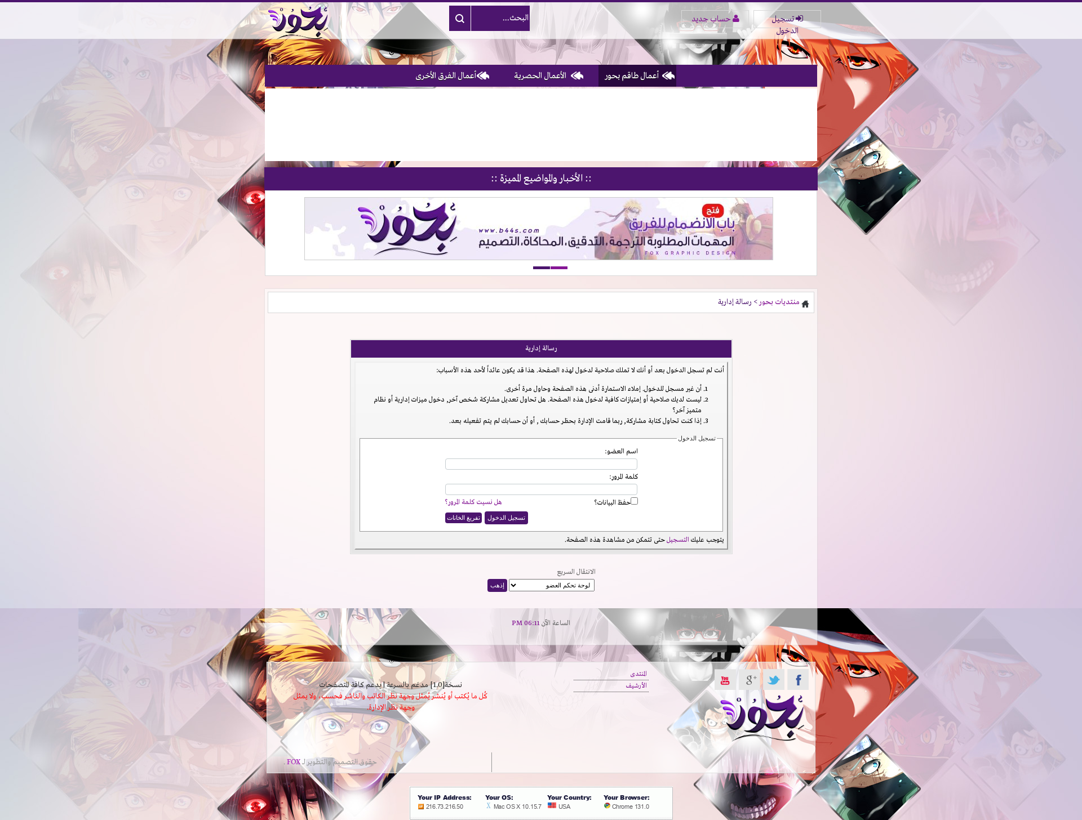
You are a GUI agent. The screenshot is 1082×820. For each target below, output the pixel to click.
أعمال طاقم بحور (632, 76)
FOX (293, 762)
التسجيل (678, 540)
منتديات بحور (779, 302)
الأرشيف (636, 686)
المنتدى (638, 674)
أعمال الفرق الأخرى (445, 76)
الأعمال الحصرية (540, 76)
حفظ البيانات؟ (612, 502)
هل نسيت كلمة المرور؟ (473, 502)
